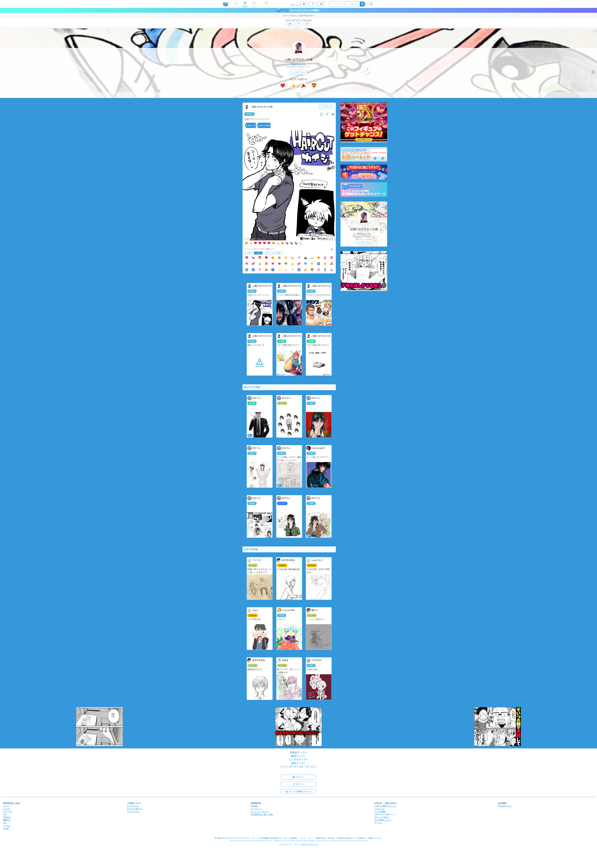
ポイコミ (378, 822)
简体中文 (7, 817)
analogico (304, 844)
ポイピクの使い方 (134, 808)
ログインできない (381, 817)
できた (249, 114)
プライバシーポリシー (260, 811)
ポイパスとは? (133, 811)
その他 (277, 253)
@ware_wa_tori (298, 63)
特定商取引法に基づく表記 (262, 814)
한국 (5, 814)
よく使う (248, 253)
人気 (258, 253)
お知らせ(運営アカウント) (385, 806)
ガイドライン (256, 808)
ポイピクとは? (133, 806)
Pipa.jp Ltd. (314, 844)
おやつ (268, 253)
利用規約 (254, 806)
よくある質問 (380, 811)
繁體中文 (7, 820)
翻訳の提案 (15, 803)
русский (6, 825)
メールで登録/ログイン (300, 791)
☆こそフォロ (298, 72)
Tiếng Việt (7, 811)
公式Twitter (379, 808)
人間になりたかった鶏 (298, 60)
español (6, 808)
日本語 (6, 828)
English (6, 806)
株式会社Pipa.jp (505, 806)
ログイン (300, 777)
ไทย (4, 823)
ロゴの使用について (382, 820)
